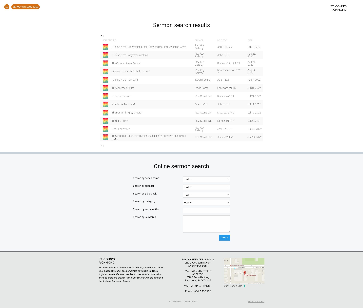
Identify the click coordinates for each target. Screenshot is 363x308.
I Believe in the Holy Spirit (125, 79)
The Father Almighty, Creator (127, 112)
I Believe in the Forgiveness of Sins (130, 55)
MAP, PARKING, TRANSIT (198, 285)
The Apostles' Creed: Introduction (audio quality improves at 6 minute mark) (149, 137)
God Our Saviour (121, 129)
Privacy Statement (256, 302)
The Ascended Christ (123, 87)
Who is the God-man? (123, 104)
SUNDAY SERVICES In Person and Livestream (198, 261)
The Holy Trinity (120, 120)
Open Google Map (233, 286)
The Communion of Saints (126, 63)
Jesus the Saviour (121, 96)
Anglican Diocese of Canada (116, 281)
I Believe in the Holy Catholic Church (131, 71)
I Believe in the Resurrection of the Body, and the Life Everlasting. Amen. (149, 46)
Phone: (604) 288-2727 (198, 291)
